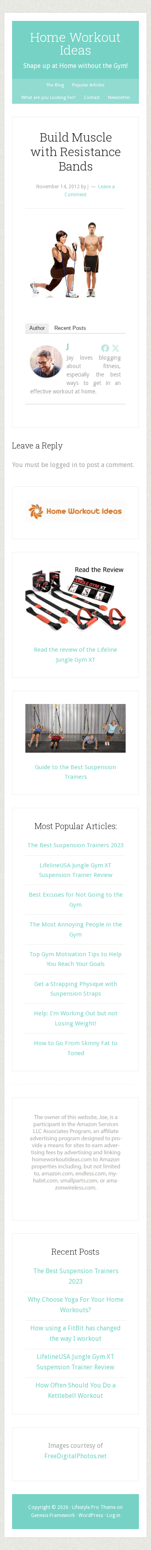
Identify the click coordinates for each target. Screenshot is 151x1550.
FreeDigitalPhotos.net (75, 1456)
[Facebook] (105, 348)
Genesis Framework (53, 1515)
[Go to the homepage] (75, 520)
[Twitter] (115, 348)
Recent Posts (70, 328)
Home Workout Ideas (75, 43)
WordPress (91, 1515)
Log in (113, 1515)
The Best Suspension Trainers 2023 (75, 845)
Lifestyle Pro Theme (94, 1507)
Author (37, 328)
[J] (46, 375)
